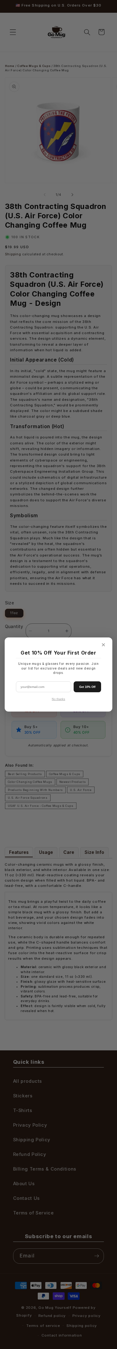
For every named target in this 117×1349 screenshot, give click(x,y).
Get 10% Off (87, 687)
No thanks (58, 699)
